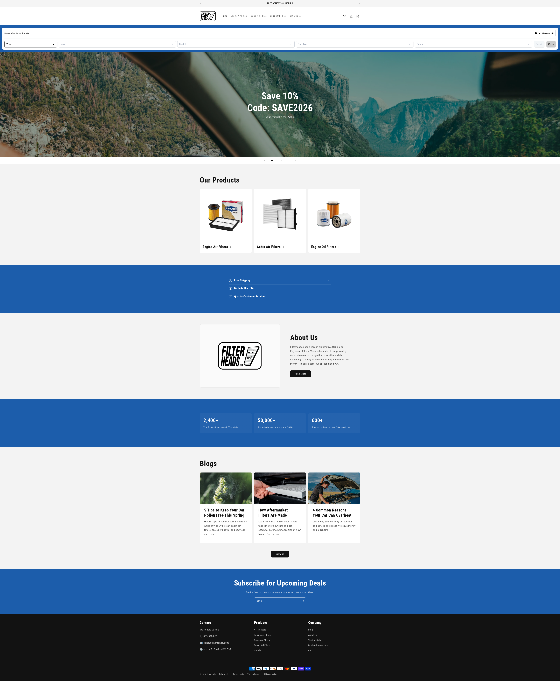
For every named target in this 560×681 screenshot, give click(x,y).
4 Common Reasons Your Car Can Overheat (332, 513)
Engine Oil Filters (323, 247)
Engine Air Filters (215, 247)
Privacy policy (239, 674)
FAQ (310, 650)
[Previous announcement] (201, 3)
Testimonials (314, 640)
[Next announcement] (359, 3)
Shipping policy (270, 674)
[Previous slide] (265, 160)
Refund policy (224, 674)
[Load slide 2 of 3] (276, 160)
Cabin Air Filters (269, 247)
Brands (257, 650)
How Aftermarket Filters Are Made (273, 513)
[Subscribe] (303, 600)
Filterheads (211, 674)
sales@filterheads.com (216, 642)
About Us (312, 635)
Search (539, 44)
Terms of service (254, 674)
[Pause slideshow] (295, 160)
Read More (300, 373)
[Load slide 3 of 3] (281, 160)
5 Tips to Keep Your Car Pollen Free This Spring (224, 513)
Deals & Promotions (318, 645)
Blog (310, 630)
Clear (551, 44)
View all (280, 554)
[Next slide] (288, 160)
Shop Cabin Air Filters (214, 120)
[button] (345, 16)
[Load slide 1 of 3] (272, 160)
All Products (260, 630)
